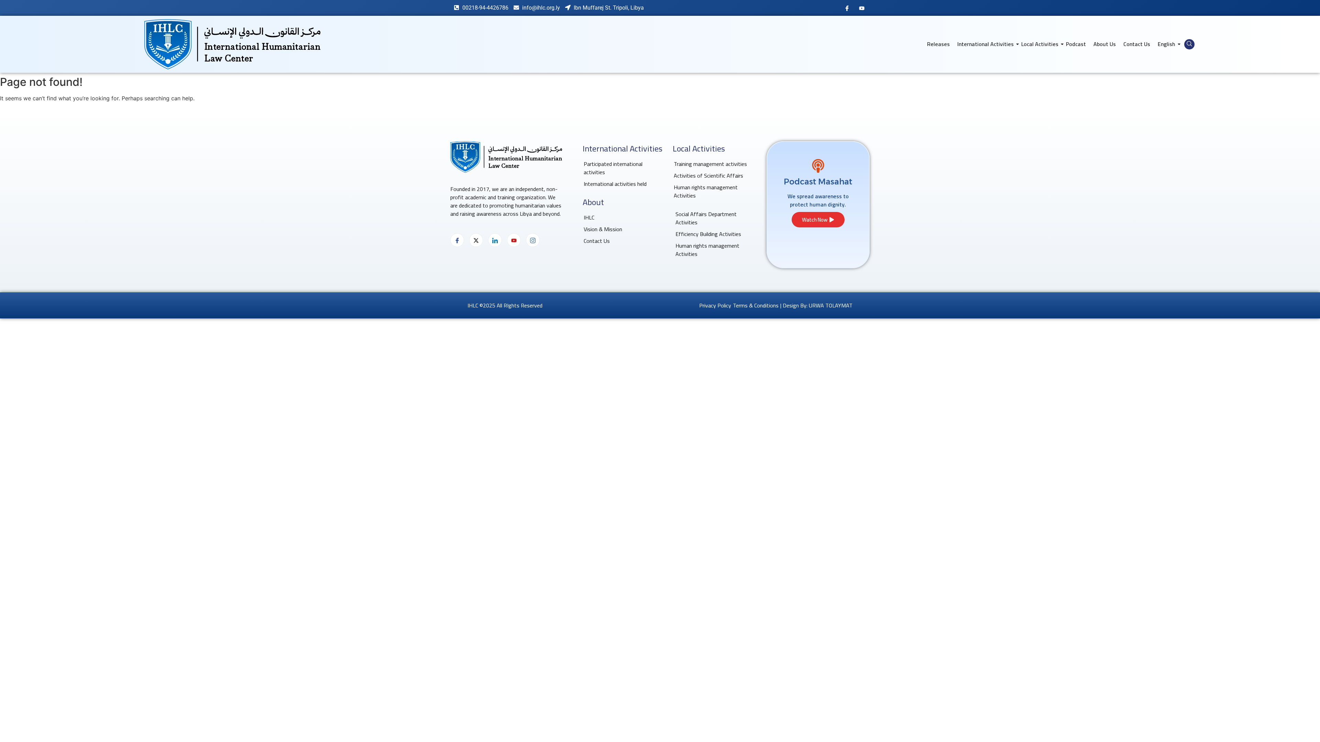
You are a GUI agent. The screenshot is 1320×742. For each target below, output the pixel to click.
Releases (938, 44)
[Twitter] (476, 240)
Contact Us (1136, 44)
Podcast (1076, 44)
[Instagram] (533, 240)
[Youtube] (514, 240)
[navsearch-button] (1189, 44)
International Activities (985, 44)
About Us (1104, 44)
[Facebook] (847, 8)
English (1166, 44)
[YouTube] (862, 8)
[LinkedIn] (495, 240)
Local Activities (1039, 44)
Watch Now (814, 220)
